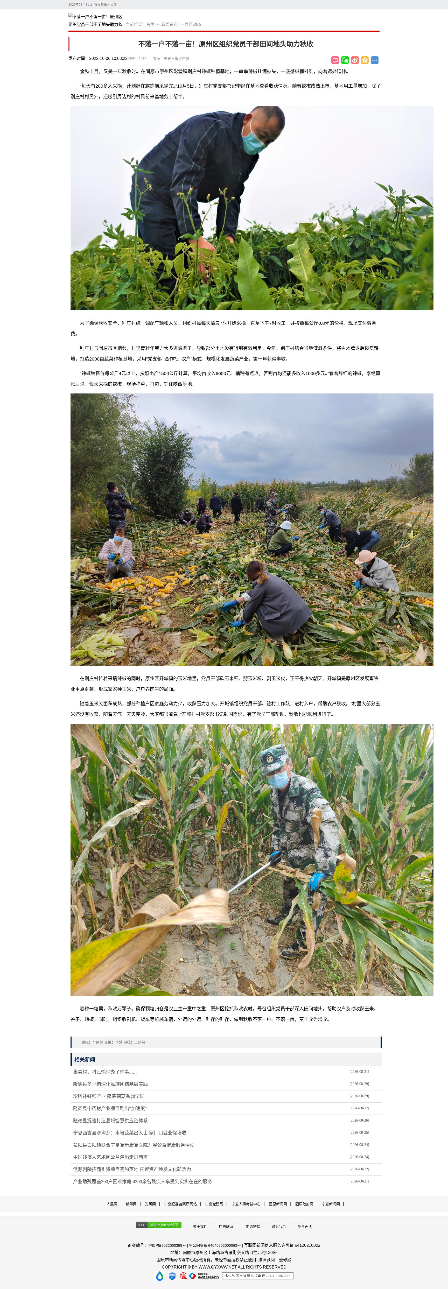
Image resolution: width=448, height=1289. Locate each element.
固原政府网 (304, 1204)
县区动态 (193, 24)
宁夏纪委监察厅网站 (180, 1204)
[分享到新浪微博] (355, 60)
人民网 (112, 1204)
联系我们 (279, 1226)
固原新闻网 (278, 1204)
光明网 (150, 1204)
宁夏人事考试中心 (246, 1204)
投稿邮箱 (100, 4)
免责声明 (305, 1226)
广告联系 (226, 1226)
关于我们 (200, 1226)
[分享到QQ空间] (365, 60)
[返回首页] (96, 21)
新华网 (131, 1204)
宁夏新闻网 (331, 1204)
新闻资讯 (169, 24)
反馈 (113, 4)
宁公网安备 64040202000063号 (215, 1245)
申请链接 (253, 1226)
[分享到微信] (345, 60)
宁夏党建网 (214, 1204)
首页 (150, 24)
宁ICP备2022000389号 (167, 1245)
